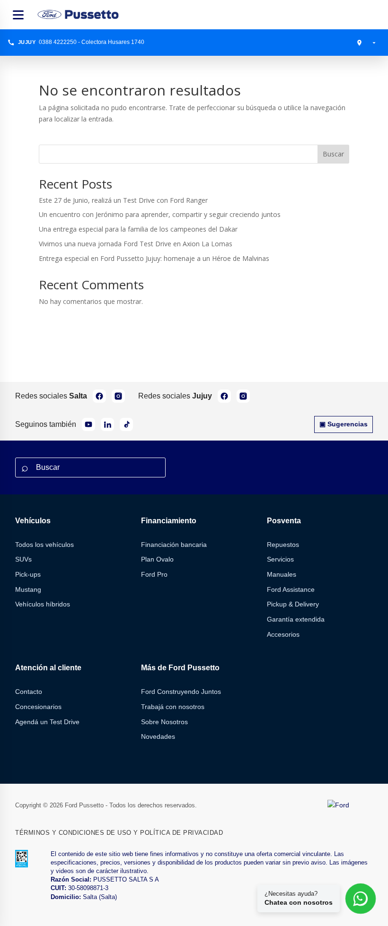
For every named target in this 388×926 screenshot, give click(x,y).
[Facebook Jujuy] (224, 396)
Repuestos (283, 544)
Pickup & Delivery (293, 604)
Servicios (280, 559)
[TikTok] (126, 424)
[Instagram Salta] (118, 396)
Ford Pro (154, 574)
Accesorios (283, 634)
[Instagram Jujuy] (243, 396)
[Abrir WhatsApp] (360, 898)
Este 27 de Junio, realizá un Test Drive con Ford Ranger (123, 200)
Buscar (333, 153)
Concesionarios (38, 706)
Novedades (158, 736)
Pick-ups (28, 574)
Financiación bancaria (174, 544)
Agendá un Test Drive (47, 722)
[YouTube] (88, 424)
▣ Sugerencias (343, 424)
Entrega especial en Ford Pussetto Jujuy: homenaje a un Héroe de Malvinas (154, 258)
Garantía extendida (296, 619)
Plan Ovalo (157, 559)
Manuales (281, 574)
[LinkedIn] (107, 424)
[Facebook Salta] (99, 396)
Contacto (28, 691)
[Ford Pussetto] (79, 14)
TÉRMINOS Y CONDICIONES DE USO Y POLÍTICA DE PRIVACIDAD (119, 832)
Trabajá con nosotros (172, 706)
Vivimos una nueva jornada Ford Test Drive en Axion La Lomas (135, 243)
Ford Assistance (291, 589)
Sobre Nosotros (164, 722)
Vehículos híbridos (42, 604)
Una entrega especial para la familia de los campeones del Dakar (138, 229)
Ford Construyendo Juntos (181, 691)
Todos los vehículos (44, 544)
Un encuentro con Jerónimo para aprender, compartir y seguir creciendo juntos (160, 214)
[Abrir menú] (18, 14)
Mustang (28, 589)
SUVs (23, 559)
